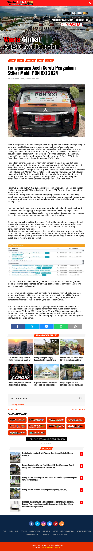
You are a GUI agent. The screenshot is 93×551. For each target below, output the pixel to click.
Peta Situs (46, 531)
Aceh (20, 60)
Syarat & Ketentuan (84, 531)
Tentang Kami (13, 531)
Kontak (55, 531)
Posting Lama (13, 410)
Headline (30, 60)
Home (12, 60)
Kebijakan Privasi (32, 534)
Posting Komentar (18, 405)
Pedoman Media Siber (59, 534)
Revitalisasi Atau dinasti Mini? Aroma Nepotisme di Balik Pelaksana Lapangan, (47, 454)
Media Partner (34, 531)
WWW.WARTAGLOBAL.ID (50, 547)
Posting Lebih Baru (78, 410)
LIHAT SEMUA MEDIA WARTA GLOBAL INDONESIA (46, 439)
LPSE (40, 60)
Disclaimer (45, 534)
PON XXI (49, 60)
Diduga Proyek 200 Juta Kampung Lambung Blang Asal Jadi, (44, 489)
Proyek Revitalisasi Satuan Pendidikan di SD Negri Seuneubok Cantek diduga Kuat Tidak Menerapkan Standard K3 (48, 466)
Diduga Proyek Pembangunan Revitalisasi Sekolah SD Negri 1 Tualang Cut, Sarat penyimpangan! (49, 478)
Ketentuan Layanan (67, 531)
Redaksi (24, 531)
